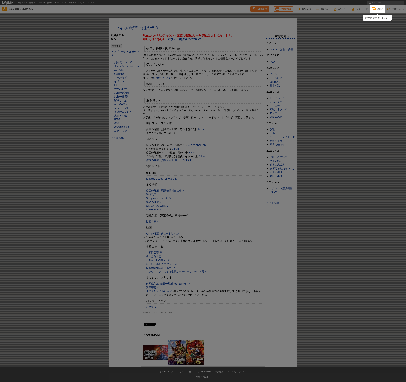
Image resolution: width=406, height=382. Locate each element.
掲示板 (380, 9)
